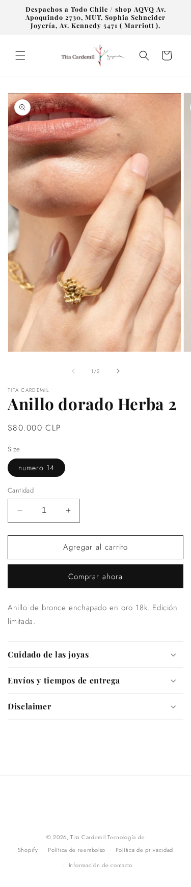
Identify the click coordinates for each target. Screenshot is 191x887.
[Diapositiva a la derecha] (118, 371)
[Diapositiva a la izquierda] (73, 371)
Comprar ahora (95, 576)
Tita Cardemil (87, 837)
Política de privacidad (144, 850)
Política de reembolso (76, 850)
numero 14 (36, 468)
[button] (20, 55)
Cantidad (21, 490)
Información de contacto (100, 865)
